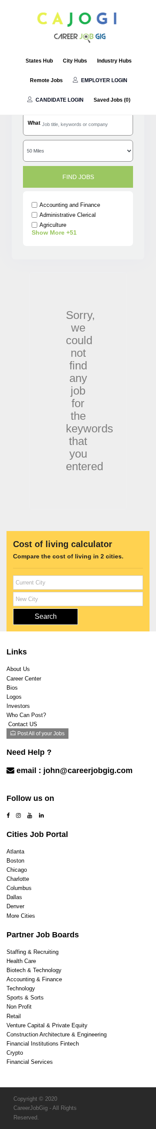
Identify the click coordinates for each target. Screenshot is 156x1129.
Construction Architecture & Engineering (56, 1034)
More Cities (20, 916)
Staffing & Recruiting (32, 952)
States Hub (39, 61)
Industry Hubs (114, 61)
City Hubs (75, 61)
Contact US (22, 724)
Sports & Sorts (25, 997)
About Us (18, 669)
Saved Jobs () (112, 100)
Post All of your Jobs (41, 734)
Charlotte (17, 879)
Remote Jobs (46, 80)
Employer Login (103, 80)
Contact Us (28, 787)
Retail (13, 1016)
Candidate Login (59, 100)
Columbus (19, 888)
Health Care (21, 961)
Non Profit (19, 1006)
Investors (18, 706)
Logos (14, 697)
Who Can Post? (26, 715)
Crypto (14, 1052)
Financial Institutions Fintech (42, 1043)
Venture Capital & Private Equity (47, 1025)
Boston (15, 860)
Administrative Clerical (67, 215)
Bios (12, 687)
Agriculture (52, 225)
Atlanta (15, 851)
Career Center (23, 678)
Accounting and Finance (69, 205)
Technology (20, 988)
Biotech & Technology (34, 970)
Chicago (16, 870)
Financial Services (29, 1062)
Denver (15, 906)
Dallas (14, 897)
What (34, 123)
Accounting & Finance (34, 979)
